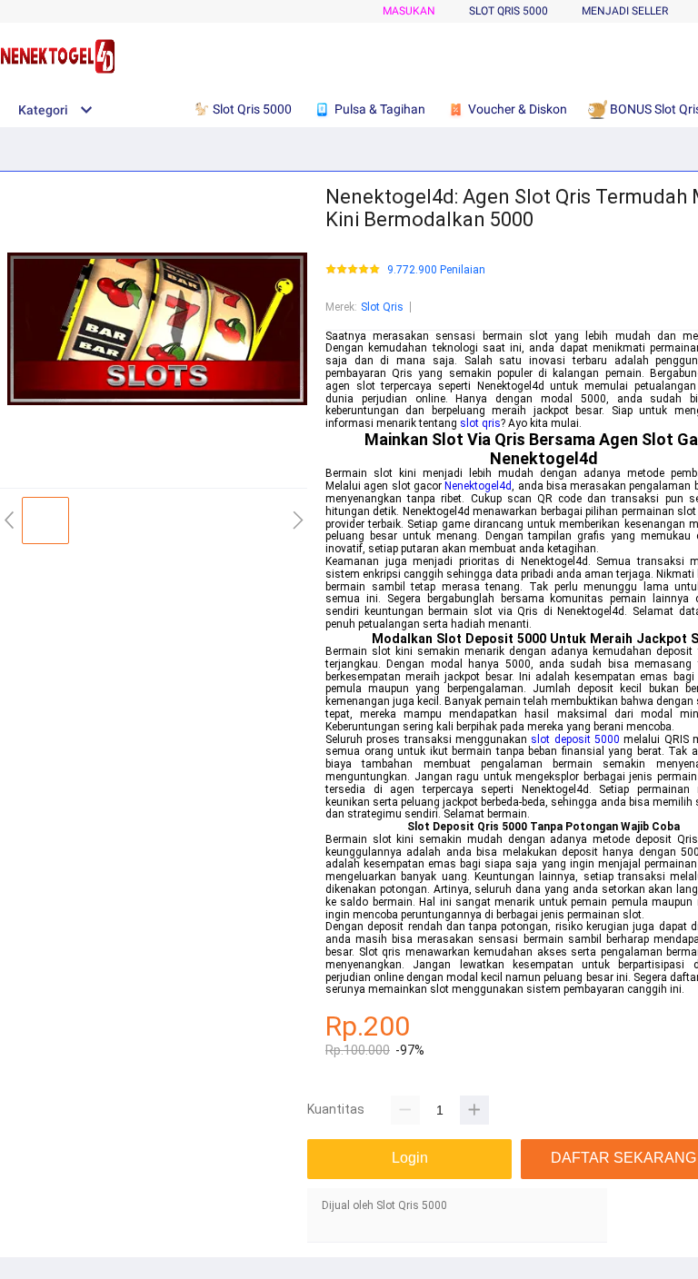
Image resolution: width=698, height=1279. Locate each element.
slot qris (480, 423)
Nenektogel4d (478, 486)
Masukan (409, 11)
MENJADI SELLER (625, 11)
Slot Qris (382, 307)
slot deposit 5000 (575, 739)
